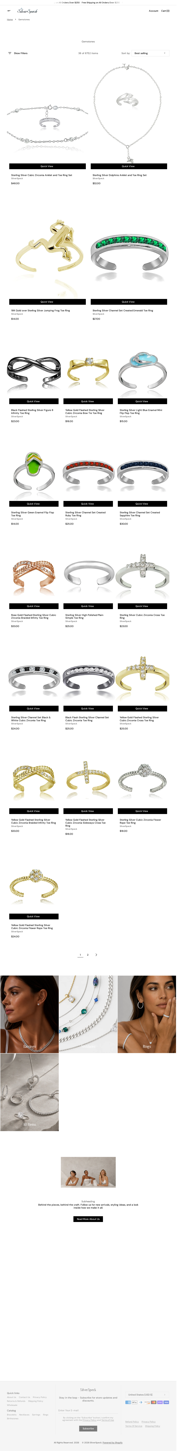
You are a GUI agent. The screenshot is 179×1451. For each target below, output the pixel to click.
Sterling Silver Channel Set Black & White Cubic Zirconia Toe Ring (31, 719)
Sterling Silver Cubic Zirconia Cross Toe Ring (142, 617)
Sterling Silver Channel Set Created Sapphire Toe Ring (140, 514)
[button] (11, 11)
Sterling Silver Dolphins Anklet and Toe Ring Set (120, 175)
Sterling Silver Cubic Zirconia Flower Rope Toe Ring (140, 821)
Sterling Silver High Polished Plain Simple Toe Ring (84, 617)
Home (10, 19)
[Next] (96, 955)
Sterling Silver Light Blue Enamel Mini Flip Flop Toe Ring (141, 412)
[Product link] (47, 124)
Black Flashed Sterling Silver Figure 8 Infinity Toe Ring (32, 412)
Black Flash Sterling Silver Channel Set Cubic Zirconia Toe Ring (87, 719)
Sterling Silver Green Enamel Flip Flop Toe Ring (32, 514)
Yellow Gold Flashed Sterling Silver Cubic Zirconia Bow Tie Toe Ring (84, 412)
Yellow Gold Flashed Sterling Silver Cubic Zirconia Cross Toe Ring (139, 719)
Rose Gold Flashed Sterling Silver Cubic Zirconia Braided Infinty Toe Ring (33, 617)
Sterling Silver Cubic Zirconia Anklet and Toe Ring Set (41, 175)
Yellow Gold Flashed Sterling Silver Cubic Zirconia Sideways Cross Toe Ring (85, 822)
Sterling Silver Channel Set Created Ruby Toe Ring (85, 514)
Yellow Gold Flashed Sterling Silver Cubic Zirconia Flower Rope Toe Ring (32, 927)
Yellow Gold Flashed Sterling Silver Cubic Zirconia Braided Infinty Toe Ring (33, 821)
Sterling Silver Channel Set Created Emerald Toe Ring (123, 310)
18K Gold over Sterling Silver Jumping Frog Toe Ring (40, 310)
